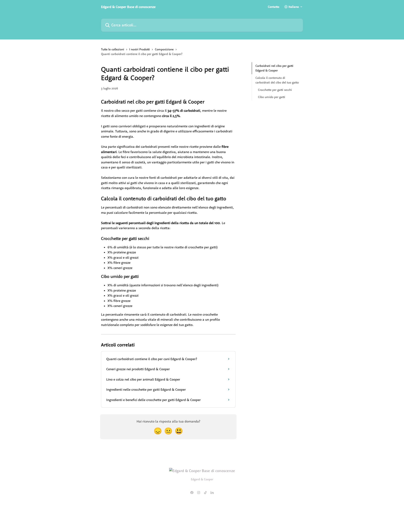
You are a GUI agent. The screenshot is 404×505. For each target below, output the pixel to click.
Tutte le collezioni (112, 49)
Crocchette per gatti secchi (275, 90)
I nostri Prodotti (139, 49)
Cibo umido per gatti (271, 97)
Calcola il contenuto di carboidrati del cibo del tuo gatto (277, 80)
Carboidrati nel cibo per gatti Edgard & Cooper (274, 68)
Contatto (273, 6)
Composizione (164, 49)
